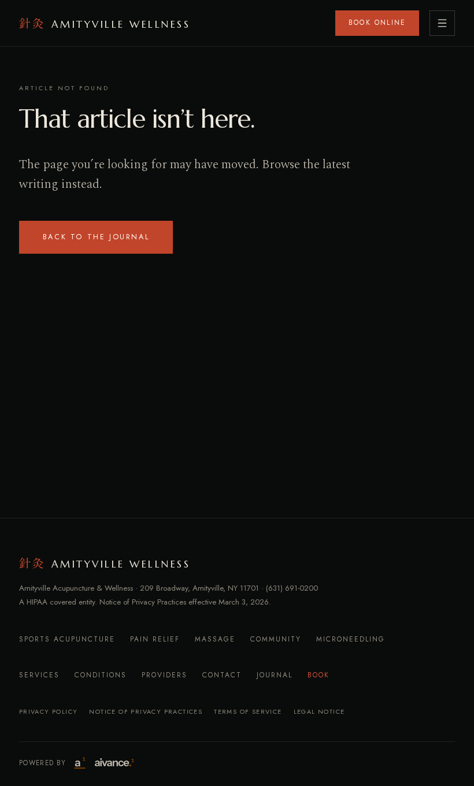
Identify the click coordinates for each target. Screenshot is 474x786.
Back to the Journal (96, 237)
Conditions (101, 675)
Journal (274, 675)
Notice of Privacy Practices (145, 711)
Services (39, 675)
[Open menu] (442, 23)
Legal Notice (319, 711)
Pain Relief (155, 639)
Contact (222, 675)
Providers (164, 675)
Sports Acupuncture (67, 639)
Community (275, 639)
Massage (215, 639)
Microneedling (350, 639)
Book (318, 675)
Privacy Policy (48, 711)
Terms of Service (248, 711)
